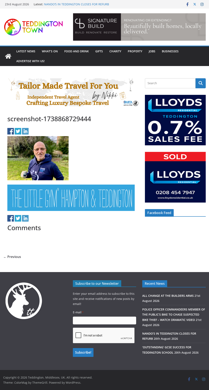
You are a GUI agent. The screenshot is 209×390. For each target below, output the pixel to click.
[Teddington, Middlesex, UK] (8, 56)
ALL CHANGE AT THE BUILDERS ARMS (168, 296)
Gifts (99, 51)
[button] (139, 27)
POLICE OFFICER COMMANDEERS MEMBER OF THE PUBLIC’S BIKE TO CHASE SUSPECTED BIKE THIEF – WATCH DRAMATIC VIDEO (173, 314)
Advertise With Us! (30, 61)
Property (135, 51)
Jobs (152, 51)
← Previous (12, 256)
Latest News (25, 51)
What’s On (50, 51)
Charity (115, 51)
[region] (139, 27)
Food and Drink (76, 51)
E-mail (78, 312)
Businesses (170, 51)
